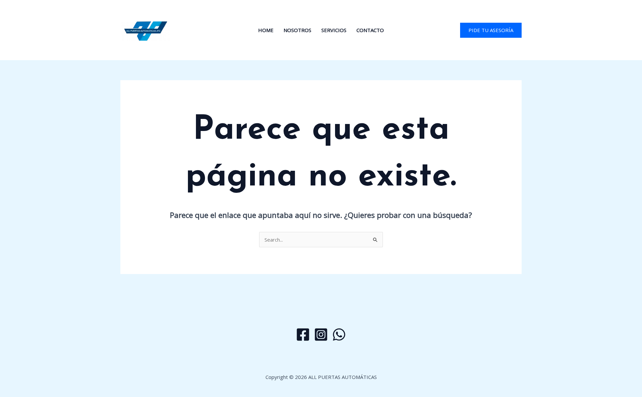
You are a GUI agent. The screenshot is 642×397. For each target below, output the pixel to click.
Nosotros (297, 30)
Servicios (333, 30)
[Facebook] (303, 334)
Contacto (370, 30)
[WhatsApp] (339, 334)
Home (266, 30)
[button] (491, 30)
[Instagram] (321, 334)
